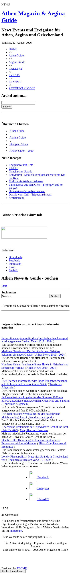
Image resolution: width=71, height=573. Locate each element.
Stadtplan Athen (18, 144)
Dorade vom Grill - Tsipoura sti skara (30, 194)
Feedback (14, 260)
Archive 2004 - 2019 (21, 150)
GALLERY (16, 68)
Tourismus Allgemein (15, 403)
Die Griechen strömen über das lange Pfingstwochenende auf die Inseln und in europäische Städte (34, 382)
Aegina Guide (17, 62)
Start (4, 285)
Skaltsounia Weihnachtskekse (26, 181)
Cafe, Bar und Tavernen (34, 430)
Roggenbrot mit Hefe (21, 164)
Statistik (13, 270)
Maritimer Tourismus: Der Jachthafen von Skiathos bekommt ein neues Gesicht (30, 353)
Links (12, 267)
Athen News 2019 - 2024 (37, 341)
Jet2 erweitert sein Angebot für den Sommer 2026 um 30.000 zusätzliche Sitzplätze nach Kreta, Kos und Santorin (35, 399)
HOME (13, 48)
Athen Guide (16, 55)
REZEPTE (15, 81)
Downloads (15, 257)
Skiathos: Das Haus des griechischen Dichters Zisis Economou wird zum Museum (30, 442)
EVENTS (14, 75)
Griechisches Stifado (20, 171)
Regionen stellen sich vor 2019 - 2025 (29, 459)
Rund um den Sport (41, 417)
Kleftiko (13, 168)
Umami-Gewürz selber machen (27, 191)
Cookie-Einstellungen (13, 571)
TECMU (22, 568)
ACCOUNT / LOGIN (22, 88)
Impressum (15, 263)
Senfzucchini (16, 197)
